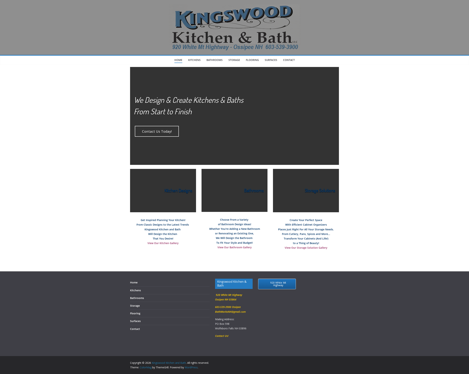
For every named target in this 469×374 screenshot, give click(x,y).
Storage (234, 60)
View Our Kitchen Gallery (163, 243)
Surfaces (271, 60)
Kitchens (194, 60)
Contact (289, 60)
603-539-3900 (223, 307)
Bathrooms (214, 60)
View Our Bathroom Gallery (234, 247)
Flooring (252, 60)
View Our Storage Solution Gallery (306, 247)
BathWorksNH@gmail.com (230, 311)
